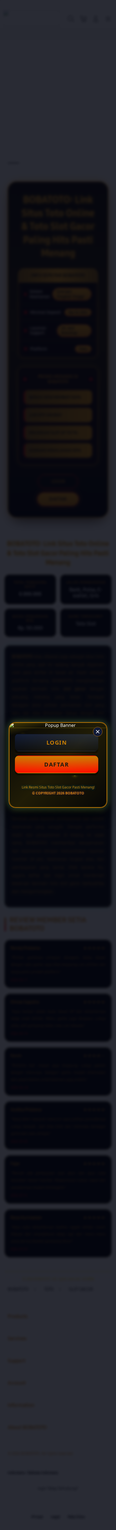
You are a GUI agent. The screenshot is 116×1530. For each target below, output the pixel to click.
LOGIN (56, 742)
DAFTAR (56, 764)
